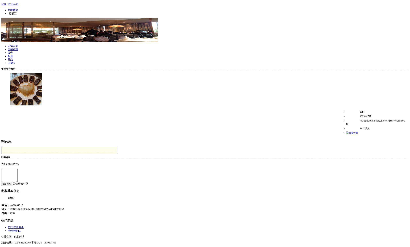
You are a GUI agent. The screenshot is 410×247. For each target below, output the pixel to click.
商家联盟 (13, 10)
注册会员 (13, 4)
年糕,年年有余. (16, 227)
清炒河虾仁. (14, 230)
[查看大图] (352, 133)
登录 (3, 4)
